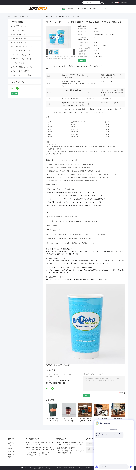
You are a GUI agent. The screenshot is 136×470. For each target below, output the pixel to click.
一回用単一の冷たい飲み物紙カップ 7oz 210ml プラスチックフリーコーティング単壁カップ (40, 449)
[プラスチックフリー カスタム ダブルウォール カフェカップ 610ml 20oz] (69, 410)
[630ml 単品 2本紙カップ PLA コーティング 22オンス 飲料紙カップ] (53, 410)
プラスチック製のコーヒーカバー (23, 67)
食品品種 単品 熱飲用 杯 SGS (66, 448)
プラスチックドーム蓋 (19, 71)
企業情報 (70, 8)
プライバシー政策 (25, 468)
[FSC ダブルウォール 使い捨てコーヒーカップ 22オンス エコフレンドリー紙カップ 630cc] (118, 410)
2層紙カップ (57, 365)
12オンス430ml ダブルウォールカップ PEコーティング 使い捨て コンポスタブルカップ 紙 (70, 444)
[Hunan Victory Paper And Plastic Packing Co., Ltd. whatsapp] (18, 88)
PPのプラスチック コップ (20, 47)
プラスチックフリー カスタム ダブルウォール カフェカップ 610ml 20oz (69, 420)
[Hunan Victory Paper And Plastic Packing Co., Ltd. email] (13, 88)
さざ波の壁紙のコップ (19, 34)
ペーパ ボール (16, 63)
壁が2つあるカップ (67, 365)
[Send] (131, 467)
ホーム (57, 8)
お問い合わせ (93, 8)
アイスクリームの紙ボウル (20, 59)
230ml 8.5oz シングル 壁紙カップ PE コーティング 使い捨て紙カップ (40, 443)
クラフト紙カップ (17, 38)
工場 (77, 8)
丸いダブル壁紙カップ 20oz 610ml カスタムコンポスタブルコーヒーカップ (85, 420)
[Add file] (96, 467)
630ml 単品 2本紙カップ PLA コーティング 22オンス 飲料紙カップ (53, 420)
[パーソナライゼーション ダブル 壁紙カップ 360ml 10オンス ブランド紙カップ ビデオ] (57, 37)
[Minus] (131, 423)
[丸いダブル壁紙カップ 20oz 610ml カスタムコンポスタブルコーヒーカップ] (85, 410)
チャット (110, 2)
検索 (102, 2)
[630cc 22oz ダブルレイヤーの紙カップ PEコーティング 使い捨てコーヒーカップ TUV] (101, 410)
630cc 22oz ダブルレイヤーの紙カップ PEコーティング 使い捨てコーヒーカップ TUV (101, 420)
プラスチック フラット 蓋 (20, 75)
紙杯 (50, 365)
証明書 (84, 8)
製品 (63, 8)
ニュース (103, 8)
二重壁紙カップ (23, 17)
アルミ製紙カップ (17, 42)
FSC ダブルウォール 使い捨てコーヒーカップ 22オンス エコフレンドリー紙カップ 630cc (118, 420)
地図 (9, 457)
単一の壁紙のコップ (18, 26)
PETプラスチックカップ (19, 51)
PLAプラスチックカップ (19, 55)
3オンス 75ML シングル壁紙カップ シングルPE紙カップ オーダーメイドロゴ (40, 454)
